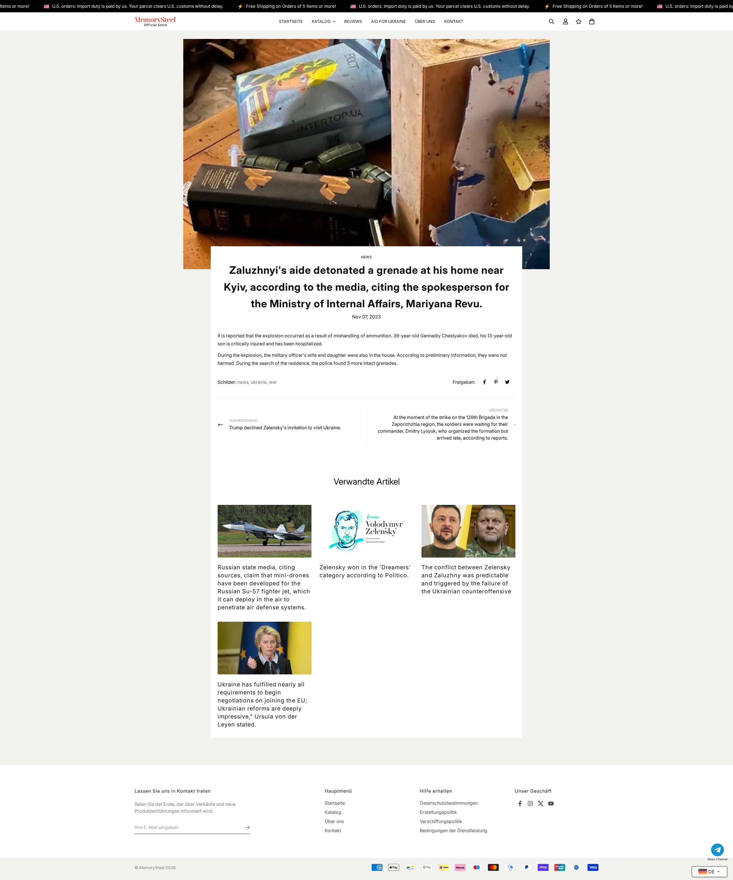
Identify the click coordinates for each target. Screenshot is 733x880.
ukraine (259, 382)
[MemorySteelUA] (155, 21)
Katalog (321, 21)
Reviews (353, 21)
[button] (590, 21)
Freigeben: (464, 382)
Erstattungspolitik (438, 812)
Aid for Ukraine (388, 21)
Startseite (291, 21)
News (366, 257)
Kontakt (453, 21)
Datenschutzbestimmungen (449, 803)
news (243, 382)
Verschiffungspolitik (441, 821)
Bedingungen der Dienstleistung (453, 830)
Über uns (425, 21)
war (273, 382)
